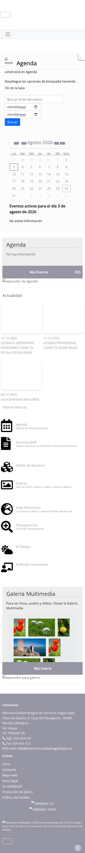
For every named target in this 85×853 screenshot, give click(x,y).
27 (40, 188)
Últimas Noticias (14, 407)
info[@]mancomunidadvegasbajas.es (44, 748)
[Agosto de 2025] (17, 143)
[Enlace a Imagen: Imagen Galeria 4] (30, 647)
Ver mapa (9, 728)
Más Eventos (38, 272)
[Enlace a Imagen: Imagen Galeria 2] (41, 627)
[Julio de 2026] (24, 143)
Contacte (9, 769)
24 (14, 188)
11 (22, 174)
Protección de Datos (17, 792)
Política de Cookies (16, 797)
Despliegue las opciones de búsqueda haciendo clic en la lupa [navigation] (40, 84)
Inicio (6, 764)
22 (58, 181)
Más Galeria (42, 668)
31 (14, 196)
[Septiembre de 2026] (62, 143)
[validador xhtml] (42, 809)
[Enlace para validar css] (42, 803)
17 (14, 181)
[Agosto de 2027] (57, 143)
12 (31, 174)
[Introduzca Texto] (34, 99)
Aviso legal (10, 781)
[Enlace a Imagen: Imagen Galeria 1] (19, 627)
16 (66, 174)
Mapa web (10, 775)
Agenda (16, 244)
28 (49, 188)
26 (31, 188)
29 (58, 188)
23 (66, 181)
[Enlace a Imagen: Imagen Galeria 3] (64, 627)
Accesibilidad (12, 786)
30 (66, 188)
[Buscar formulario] (12, 122)
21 (49, 181)
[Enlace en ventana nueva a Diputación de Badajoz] (16, 822)
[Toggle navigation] (7, 34)
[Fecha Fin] (22, 114)
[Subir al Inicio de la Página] (78, 848)
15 (58, 174)
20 (40, 181)
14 (49, 174)
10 (14, 174)
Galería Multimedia (30, 593)
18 (22, 181)
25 (22, 188)
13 (40, 174)
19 (31, 181)
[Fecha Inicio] (22, 107)
